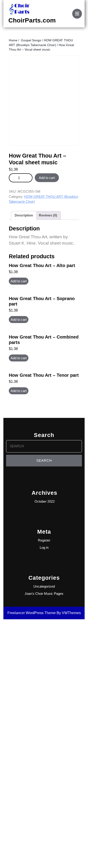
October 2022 (45, 501)
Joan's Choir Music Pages (44, 593)
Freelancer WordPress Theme (31, 613)
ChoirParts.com (32, 20)
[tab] (77, 14)
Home (13, 40)
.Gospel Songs (30, 40)
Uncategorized (44, 586)
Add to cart (47, 178)
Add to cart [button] (19, 281)
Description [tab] (24, 215)
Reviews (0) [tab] (48, 215)
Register (44, 540)
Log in (44, 547)
